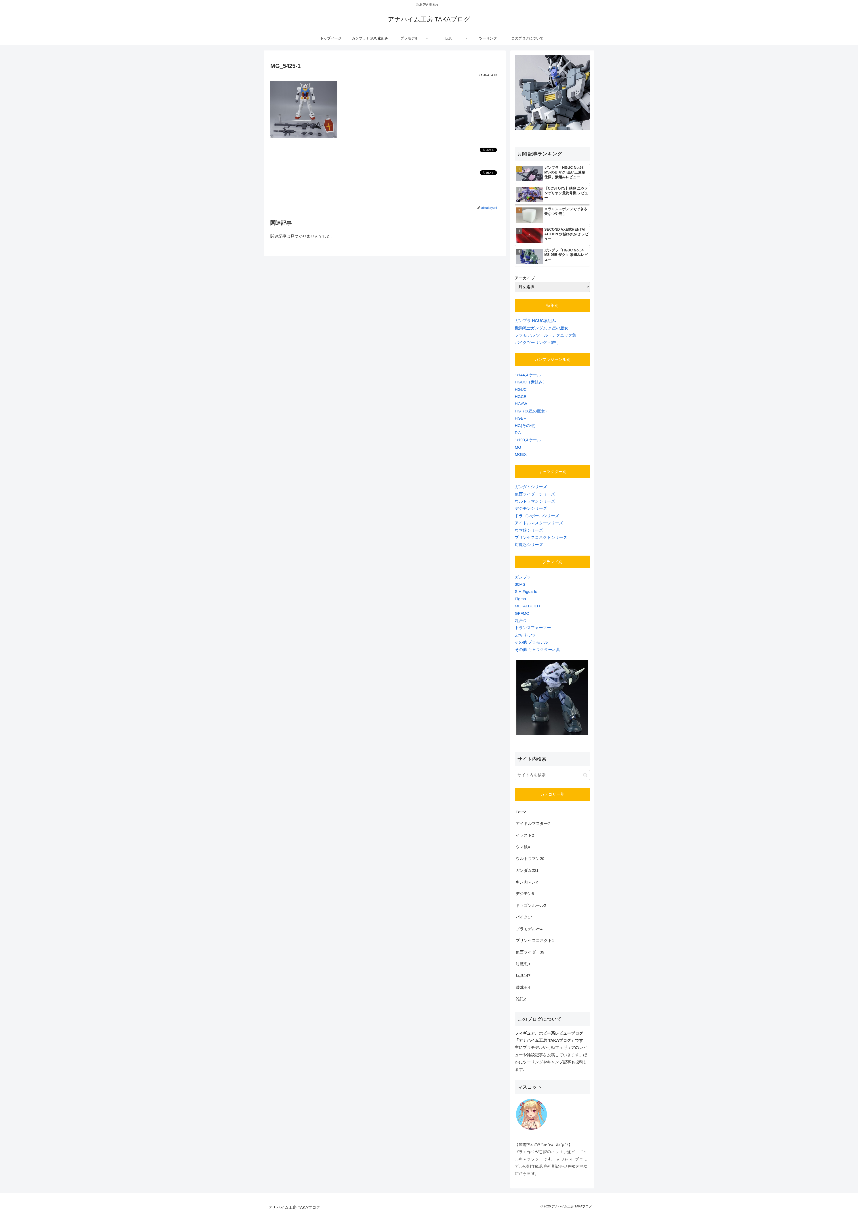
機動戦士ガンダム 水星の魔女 (541, 328)
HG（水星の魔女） (532, 411)
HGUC (521, 389)
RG (518, 433)
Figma (520, 599)
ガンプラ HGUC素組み (535, 320)
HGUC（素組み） (531, 382)
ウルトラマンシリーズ (535, 501)
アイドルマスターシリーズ (539, 523)
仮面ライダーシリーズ (535, 494)
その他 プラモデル (531, 642)
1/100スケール (528, 440)
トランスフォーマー (533, 627)
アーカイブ (525, 278)
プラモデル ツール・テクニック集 (545, 335)
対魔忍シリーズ (529, 544)
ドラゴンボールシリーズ (537, 516)
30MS (520, 584)
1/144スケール (528, 375)
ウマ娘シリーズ (529, 530)
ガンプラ (523, 577)
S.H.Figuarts (526, 591)
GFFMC (522, 613)
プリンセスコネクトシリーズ (541, 537)
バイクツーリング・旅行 (537, 342)
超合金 (521, 620)
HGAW (521, 404)
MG (518, 447)
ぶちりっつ (525, 635)
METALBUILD (527, 606)
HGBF (520, 418)
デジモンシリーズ (531, 508)
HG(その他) (525, 425)
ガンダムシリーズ (531, 487)
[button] (585, 775)
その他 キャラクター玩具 (537, 649)
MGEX (521, 454)
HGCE (520, 396)
